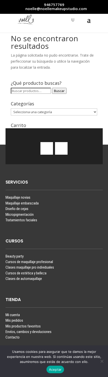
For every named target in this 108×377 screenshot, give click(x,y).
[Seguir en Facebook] (61, 148)
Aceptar (55, 369)
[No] (101, 361)
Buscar (59, 91)
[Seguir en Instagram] (46, 148)
